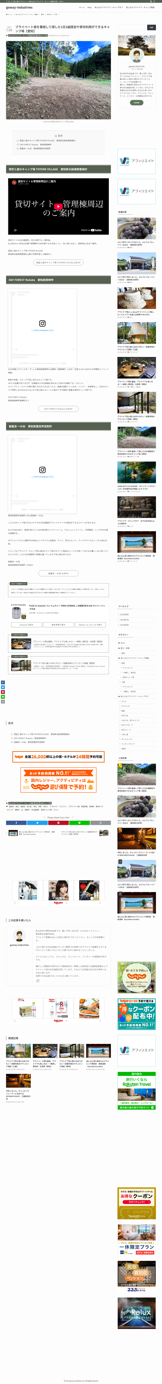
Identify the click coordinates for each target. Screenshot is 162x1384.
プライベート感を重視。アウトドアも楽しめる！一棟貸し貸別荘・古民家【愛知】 (68, 641)
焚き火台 (125, 715)
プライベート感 (74, 806)
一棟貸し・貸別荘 (129, 672)
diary (123, 643)
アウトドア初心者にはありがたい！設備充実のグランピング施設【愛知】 (64, 663)
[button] (16, 823)
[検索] (154, 1)
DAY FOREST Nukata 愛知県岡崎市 (36, 144)
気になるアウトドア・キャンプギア (135, 696)
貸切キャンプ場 (42, 35)
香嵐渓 (23, 806)
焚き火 (45, 806)
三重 (123, 682)
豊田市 (11, 806)
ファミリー (63, 806)
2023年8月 (124, 614)
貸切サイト (99, 806)
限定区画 (84, 806)
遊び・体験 (125, 648)
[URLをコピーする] (100, 823)
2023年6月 (124, 625)
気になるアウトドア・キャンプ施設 (20, 35)
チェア (124, 701)
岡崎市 (27, 810)
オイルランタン (127, 739)
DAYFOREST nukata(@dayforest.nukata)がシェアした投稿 (42, 363)
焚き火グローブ (127, 725)
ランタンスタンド (128, 744)
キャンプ (10, 810)
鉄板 (123, 711)
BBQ (35, 806)
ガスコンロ (126, 706)
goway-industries (19, 7)
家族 (40, 806)
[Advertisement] (58, 699)
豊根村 (17, 810)
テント (56, 810)
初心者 (29, 806)
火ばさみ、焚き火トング (131, 720)
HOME (136, 102)
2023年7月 (124, 619)
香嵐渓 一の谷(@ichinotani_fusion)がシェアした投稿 (42, 510)
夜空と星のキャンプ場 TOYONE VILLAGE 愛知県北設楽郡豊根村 (47, 140)
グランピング (128, 668)
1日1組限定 (35, 810)
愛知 (34, 35)
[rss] (151, 1)
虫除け (124, 748)
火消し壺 (125, 734)
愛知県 (91, 806)
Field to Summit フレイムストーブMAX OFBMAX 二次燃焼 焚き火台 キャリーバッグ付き (67, 607)
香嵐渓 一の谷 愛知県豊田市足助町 (35, 148)
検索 (151, 27)
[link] (37, 980)
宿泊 (17, 806)
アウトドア (53, 806)
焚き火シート (126, 730)
